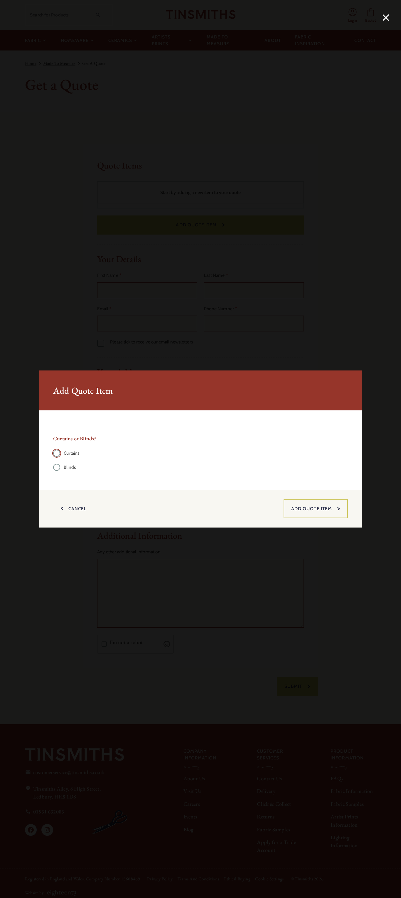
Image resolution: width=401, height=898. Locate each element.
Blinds (70, 467)
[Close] (384, 16)
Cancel (77, 508)
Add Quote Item (311, 508)
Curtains (71, 453)
